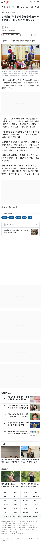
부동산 (15, 500)
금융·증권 (36, 496)
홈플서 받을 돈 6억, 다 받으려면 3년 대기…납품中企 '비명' (15, 231)
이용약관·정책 (27, 517)
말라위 (4, 217)
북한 (25, 496)
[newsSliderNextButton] (38, 393)
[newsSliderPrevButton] (33, 393)
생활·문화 (5, 504)
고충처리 (35, 517)
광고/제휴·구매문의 (15, 517)
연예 (3, 444)
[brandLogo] (4, 2)
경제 (25, 492)
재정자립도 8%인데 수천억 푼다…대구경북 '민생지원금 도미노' (18, 433)
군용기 (18, 217)
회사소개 (6, 517)
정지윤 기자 (7, 27)
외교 (15, 496)
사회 (15, 492)
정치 (5, 492)
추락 (24, 217)
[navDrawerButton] (38, 2)
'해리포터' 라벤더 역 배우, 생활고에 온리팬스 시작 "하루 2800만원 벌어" (18, 416)
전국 (5, 496)
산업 (5, 500)
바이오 (36, 500)
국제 (2, 12)
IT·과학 (25, 500)
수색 (30, 217)
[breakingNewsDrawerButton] (34, 2)
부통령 (11, 217)
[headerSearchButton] (31, 2)
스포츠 (4, 468)
